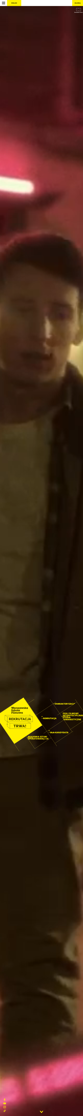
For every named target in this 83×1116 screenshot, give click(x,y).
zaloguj (78, 3)
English (14, 3)
